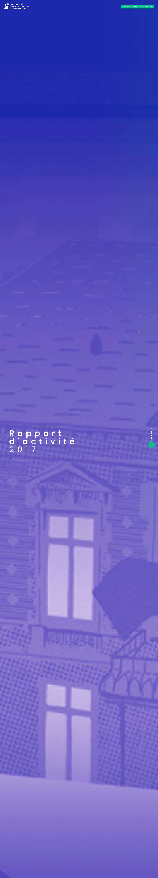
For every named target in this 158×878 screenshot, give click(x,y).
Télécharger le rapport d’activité (136, 6)
